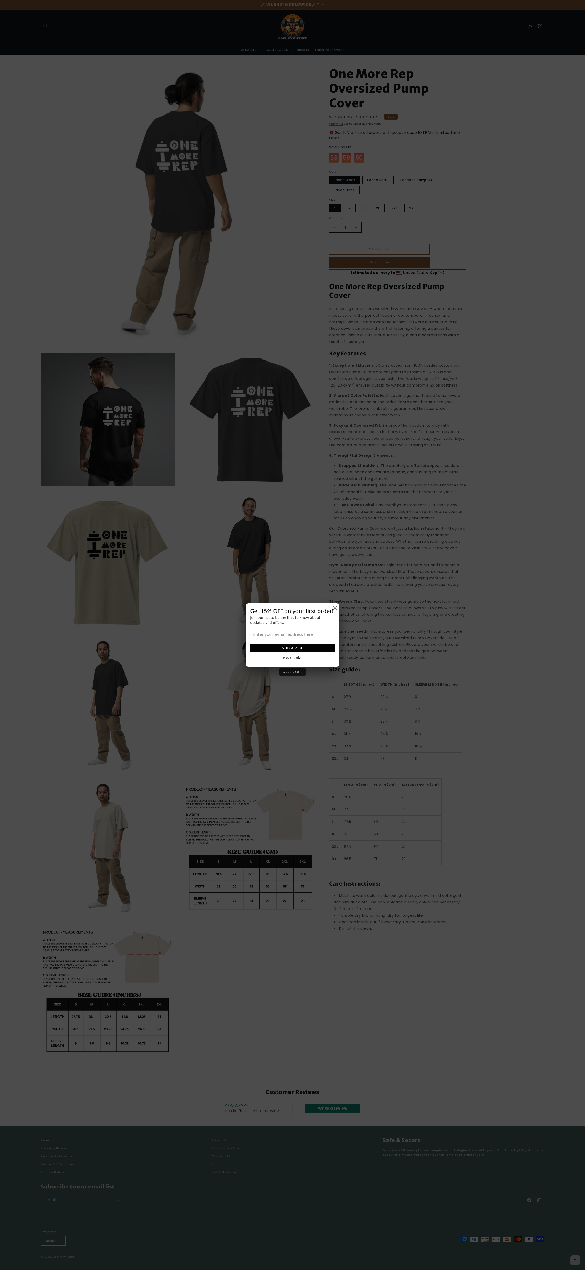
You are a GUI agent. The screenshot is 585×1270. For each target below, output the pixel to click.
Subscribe (292, 648)
